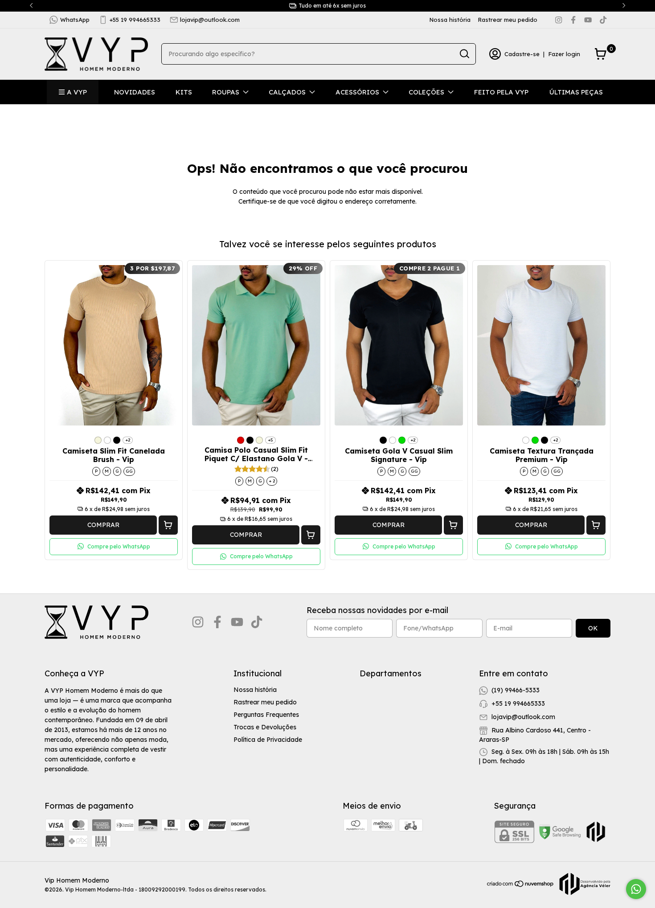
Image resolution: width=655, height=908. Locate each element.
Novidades (134, 92)
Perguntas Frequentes (266, 715)
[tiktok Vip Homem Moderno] (603, 19)
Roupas (225, 92)
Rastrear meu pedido (507, 19)
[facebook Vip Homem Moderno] (573, 19)
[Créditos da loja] (582, 884)
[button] (168, 525)
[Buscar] (463, 53)
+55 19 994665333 (135, 19)
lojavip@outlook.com (210, 19)
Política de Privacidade (267, 740)
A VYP (77, 92)
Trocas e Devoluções (264, 727)
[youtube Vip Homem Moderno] (588, 19)
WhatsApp (75, 19)
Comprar (103, 525)
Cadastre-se (522, 53)
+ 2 (272, 481)
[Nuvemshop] (521, 885)
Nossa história (450, 19)
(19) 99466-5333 (515, 690)
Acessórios (357, 92)
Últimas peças (576, 92)
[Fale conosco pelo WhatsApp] (636, 889)
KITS (184, 92)
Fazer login (564, 53)
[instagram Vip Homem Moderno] (558, 19)
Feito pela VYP (501, 92)
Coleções (426, 92)
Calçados (287, 92)
